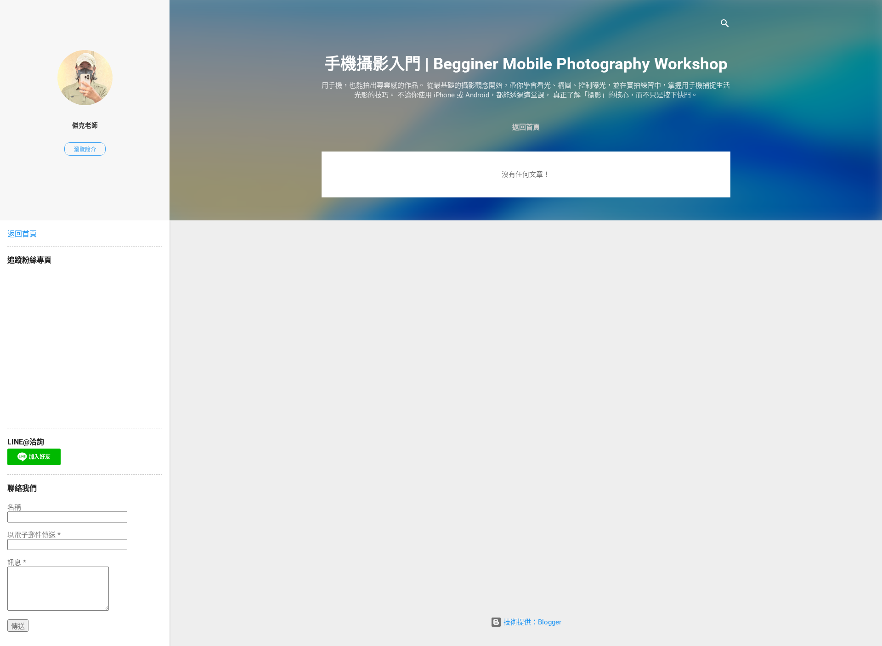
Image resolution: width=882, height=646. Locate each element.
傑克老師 (85, 125)
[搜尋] (724, 25)
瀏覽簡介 (85, 149)
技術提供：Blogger (531, 622)
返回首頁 (526, 127)
